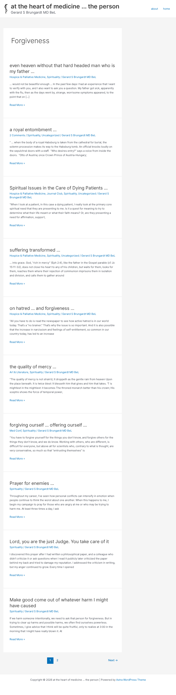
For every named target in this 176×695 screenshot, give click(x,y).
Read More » (17, 105)
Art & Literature (19, 372)
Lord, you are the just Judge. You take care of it (59, 541)
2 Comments (17, 135)
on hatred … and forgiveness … (42, 308)
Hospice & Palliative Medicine (28, 77)
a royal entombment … (33, 129)
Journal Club (54, 193)
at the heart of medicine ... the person (65, 6)
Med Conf (15, 430)
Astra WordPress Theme (131, 679)
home (166, 8)
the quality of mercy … (33, 366)
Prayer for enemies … (32, 483)
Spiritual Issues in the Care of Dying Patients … (59, 188)
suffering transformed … (35, 250)
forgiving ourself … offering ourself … (48, 425)
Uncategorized (50, 135)
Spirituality (53, 77)
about (154, 8)
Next (113, 660)
